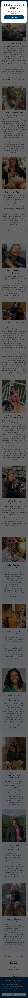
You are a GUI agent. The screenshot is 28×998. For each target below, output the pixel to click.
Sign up (14, 17)
